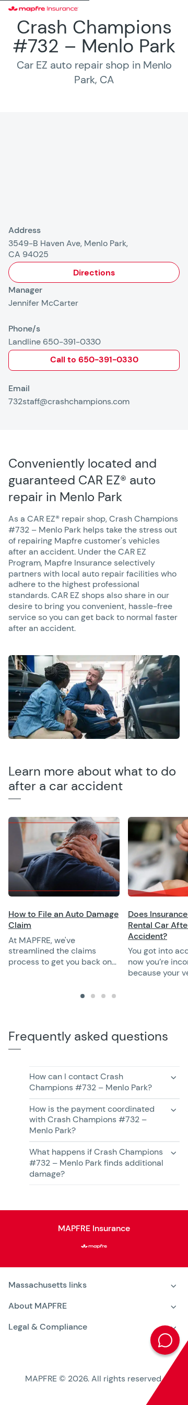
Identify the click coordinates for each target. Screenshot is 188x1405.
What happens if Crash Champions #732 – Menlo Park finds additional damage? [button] (96, 1162)
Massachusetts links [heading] (47, 1284)
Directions (94, 272)
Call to (94, 359)
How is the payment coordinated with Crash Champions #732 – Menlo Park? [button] (92, 1119)
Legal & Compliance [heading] (47, 1326)
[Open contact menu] (165, 1340)
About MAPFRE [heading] (37, 1305)
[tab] (82, 996)
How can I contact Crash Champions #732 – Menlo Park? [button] (90, 1082)
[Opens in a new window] (64, 857)
